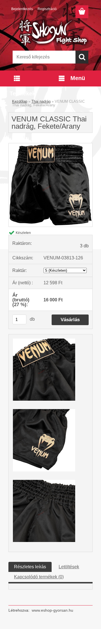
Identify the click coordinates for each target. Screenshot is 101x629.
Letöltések (69, 566)
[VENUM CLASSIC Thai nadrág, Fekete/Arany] (50, 145)
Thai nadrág (40, 101)
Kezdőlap (19, 101)
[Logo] (50, 33)
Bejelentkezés (22, 9)
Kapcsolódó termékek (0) (39, 576)
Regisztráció (47, 9)
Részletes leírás (30, 566)
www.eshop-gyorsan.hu (52, 610)
